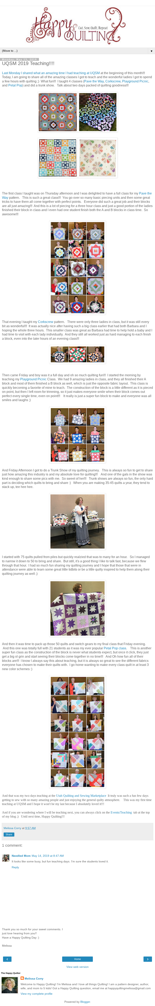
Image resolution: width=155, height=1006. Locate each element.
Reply (15, 867)
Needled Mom (21, 855)
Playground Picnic (135, 81)
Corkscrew (112, 81)
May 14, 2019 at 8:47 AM (48, 855)
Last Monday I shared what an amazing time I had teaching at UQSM (51, 73)
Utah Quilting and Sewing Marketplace (81, 795)
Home (77, 959)
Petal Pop (15, 85)
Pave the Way (94, 81)
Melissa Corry (34, 978)
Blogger (85, 1001)
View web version (77, 966)
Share (9, 834)
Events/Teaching (122, 812)
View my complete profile (36, 993)
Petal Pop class (115, 648)
